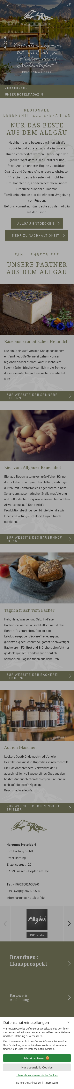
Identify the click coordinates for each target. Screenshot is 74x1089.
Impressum (51, 1082)
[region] (37, 1039)
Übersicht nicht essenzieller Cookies (37, 1075)
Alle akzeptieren (34, 1058)
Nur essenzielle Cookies (37, 1067)
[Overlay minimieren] (68, 1022)
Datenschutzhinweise (28, 1082)
